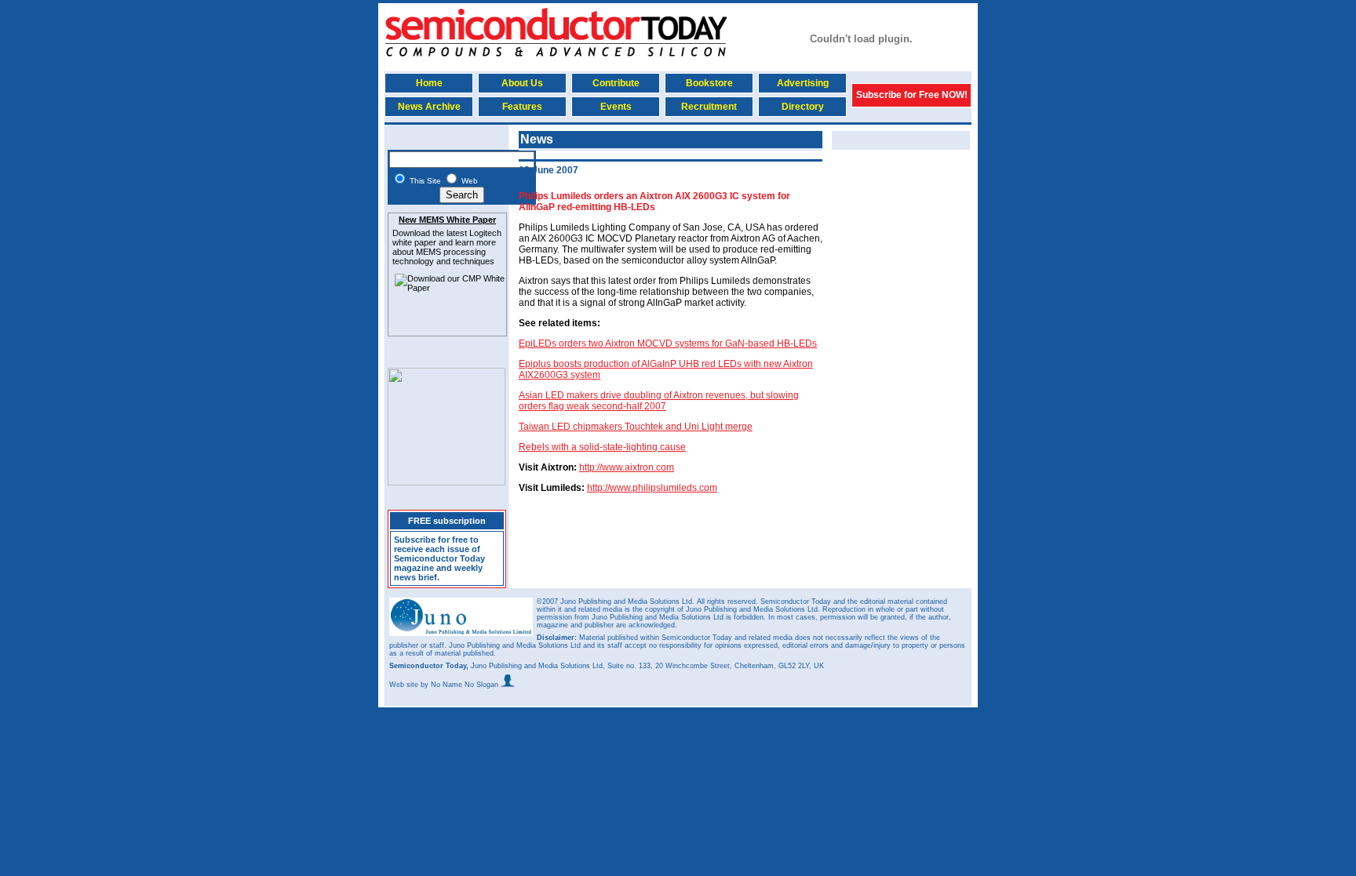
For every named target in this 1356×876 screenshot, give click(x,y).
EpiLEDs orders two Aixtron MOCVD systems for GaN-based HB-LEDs (668, 343)
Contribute (616, 83)
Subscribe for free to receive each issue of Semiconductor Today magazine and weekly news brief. (439, 558)
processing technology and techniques (443, 256)
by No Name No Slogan (461, 685)
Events (616, 106)
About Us (522, 83)
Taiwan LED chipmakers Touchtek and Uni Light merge (636, 426)
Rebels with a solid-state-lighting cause (602, 447)
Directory (803, 106)
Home (429, 83)
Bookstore (709, 83)
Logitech (485, 233)
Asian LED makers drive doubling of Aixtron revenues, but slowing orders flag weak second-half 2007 (659, 401)
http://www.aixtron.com (626, 467)
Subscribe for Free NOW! (912, 94)
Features (522, 106)
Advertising (803, 83)
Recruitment (709, 106)
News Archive (429, 106)
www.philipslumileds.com (663, 487)
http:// (598, 487)
